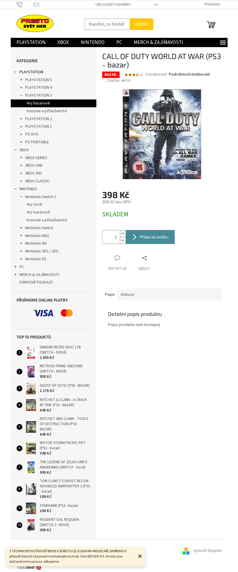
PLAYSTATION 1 (38, 126)
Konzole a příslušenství (47, 111)
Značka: (118, 80)
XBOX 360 (33, 173)
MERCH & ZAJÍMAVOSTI (39, 275)
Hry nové (34, 204)
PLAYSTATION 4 (38, 87)
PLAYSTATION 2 (38, 119)
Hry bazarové (38, 103)
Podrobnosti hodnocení (189, 74)
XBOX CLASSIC (37, 181)
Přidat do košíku (154, 236)
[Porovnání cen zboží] (29, 567)
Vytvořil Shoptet (208, 551)
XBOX (24, 150)
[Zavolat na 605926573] (25, 4)
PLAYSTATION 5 (38, 80)
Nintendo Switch (39, 228)
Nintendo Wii (36, 243)
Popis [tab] (110, 294)
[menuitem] (31, 42)
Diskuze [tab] (127, 294)
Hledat (141, 24)
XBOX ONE (34, 165)
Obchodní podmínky (113, 4)
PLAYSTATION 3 (38, 95)
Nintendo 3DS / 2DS (41, 251)
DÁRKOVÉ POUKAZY (36, 282)
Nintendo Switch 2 (40, 197)
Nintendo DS (35, 259)
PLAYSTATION (31, 72)
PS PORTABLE (37, 142)
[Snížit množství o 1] (123, 240)
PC (21, 267)
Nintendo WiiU (37, 236)
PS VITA (31, 134)
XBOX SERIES (36, 158)
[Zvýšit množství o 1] (123, 233)
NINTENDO (28, 189)
